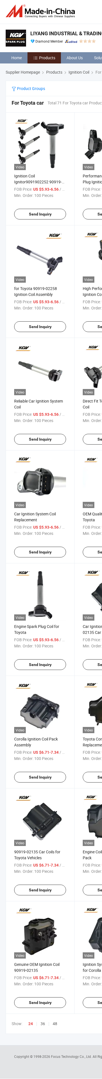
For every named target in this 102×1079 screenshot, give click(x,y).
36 (43, 1023)
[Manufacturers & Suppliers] (41, 11)
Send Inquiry (40, 214)
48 (55, 1023)
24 (30, 1023)
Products (47, 57)
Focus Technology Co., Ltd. (72, 1056)
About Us (75, 57)
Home (16, 57)
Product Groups (30, 88)
